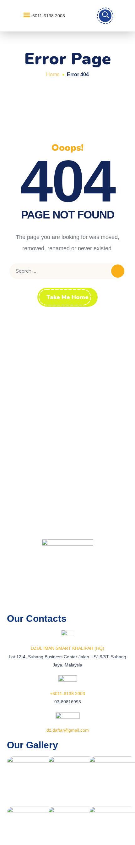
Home (53, 74)
